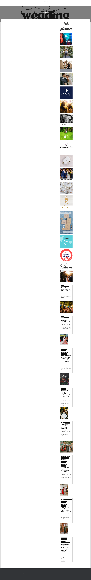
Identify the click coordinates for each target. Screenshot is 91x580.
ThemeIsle (71, 577)
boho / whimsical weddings (65, 456)
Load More (66, 562)
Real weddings (64, 355)
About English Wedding (37, 577)
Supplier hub (30, 577)
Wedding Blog (21, 577)
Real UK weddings (64, 501)
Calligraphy (63, 422)
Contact (43, 577)
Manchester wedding (64, 352)
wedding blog (67, 286)
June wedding (64, 459)
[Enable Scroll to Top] (89, 578)
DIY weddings (63, 350)
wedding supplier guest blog (66, 542)
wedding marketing (64, 390)
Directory (26, 577)
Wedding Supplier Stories (65, 544)
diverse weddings (64, 349)
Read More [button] (63, 299)
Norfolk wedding (69, 499)
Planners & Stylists (64, 539)
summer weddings (64, 464)
